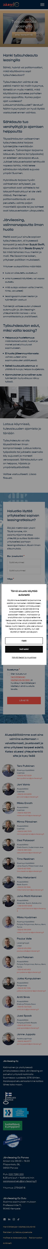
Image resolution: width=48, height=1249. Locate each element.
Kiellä (24, 641)
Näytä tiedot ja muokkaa (24, 657)
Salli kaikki (24, 649)
